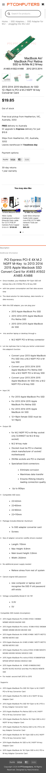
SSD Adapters (17, 21)
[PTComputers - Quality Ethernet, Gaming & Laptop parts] (23, 4)
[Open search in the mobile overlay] (23, 13)
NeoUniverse (32, 770)
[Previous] (6, 50)
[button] (3, 4)
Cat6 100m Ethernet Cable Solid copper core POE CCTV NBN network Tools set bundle (31, 220)
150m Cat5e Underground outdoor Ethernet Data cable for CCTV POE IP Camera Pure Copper (11, 220)
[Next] (40, 50)
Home (5, 21)
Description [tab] (4, 248)
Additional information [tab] (9, 253)
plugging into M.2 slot (19, 24)
